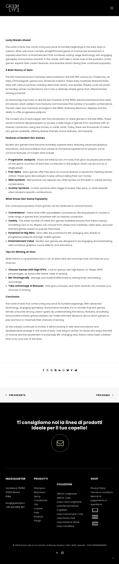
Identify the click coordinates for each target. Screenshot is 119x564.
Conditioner (40, 500)
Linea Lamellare (65, 526)
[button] (112, 8)
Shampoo (39, 488)
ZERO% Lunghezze (67, 493)
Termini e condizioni (102, 492)
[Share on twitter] (47, 370)
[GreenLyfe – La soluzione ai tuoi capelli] (13, 8)
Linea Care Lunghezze (69, 501)
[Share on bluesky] (67, 370)
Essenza (38, 516)
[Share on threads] (51, 370)
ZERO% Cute (64, 497)
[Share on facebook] (43, 370)
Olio (36, 504)
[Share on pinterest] (55, 370)
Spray (37, 496)
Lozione (38, 508)
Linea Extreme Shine (68, 522)
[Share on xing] (71, 370)
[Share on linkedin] (59, 370)
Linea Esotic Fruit (66, 518)
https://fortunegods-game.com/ (25, 80)
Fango (37, 520)
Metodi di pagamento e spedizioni (99, 500)
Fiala (36, 512)
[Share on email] (75, 370)
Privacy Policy (98, 488)
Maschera (39, 492)
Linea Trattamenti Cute (70, 514)
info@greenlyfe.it (15, 503)
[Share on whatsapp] (63, 370)
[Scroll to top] (113, 558)
